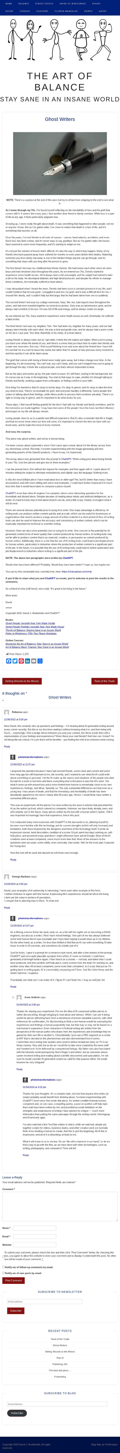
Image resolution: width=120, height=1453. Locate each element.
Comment (8, 1189)
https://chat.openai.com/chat (77, 571)
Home (8, 4)
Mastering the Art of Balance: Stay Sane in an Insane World (37, 644)
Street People (44, 4)
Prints (88, 11)
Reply (7, 746)
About (103, 11)
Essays (96, 4)
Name (6, 1228)
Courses (25, 11)
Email (6, 1236)
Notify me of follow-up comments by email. (29, 1267)
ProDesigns (111, 1444)
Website (6, 1245)
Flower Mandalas (66, 11)
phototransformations (30, 757)
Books (9, 11)
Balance (23, 4)
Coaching (42, 11)
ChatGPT (66, 459)
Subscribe (17, 1413)
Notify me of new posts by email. (23, 1273)
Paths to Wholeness (73, 4)
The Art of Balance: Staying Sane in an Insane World (33, 630)
